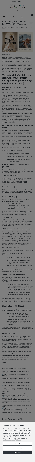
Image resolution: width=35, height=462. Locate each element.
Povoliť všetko (17, 452)
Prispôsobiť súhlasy (17, 448)
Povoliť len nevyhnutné (17, 443)
